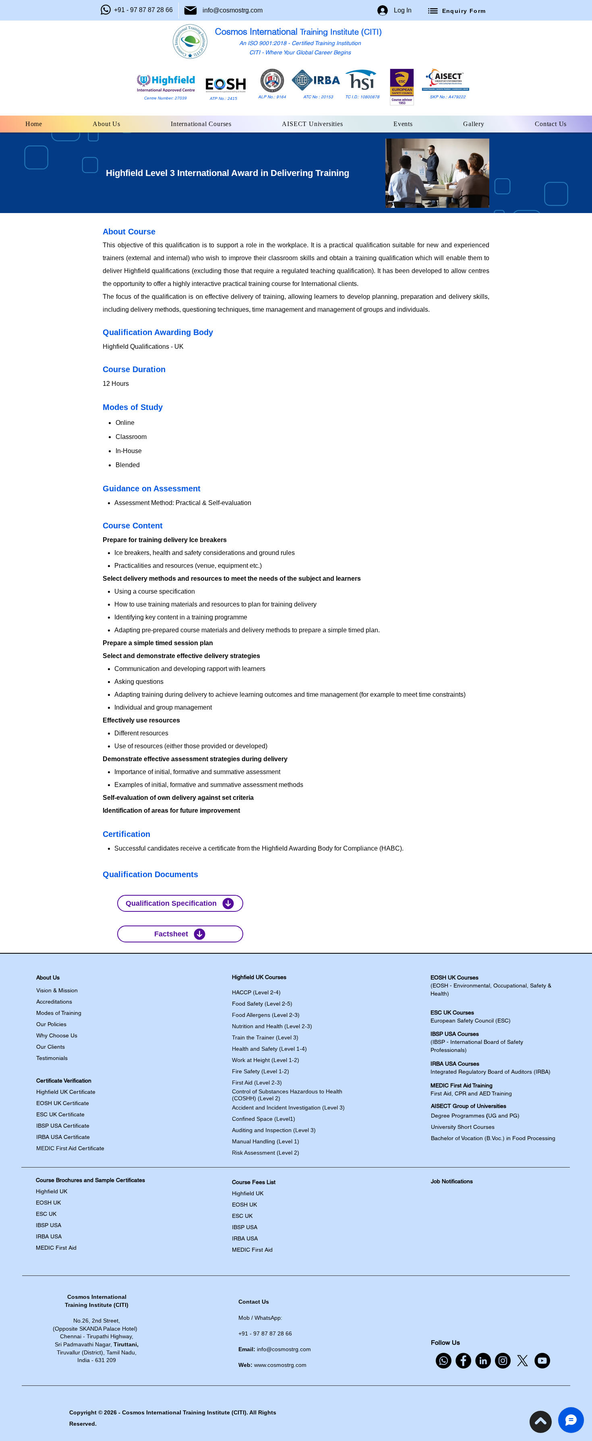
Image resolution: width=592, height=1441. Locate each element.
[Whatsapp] (443, 1361)
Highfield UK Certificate (65, 1092)
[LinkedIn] (483, 1361)
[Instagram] (503, 1361)
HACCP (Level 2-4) (256, 992)
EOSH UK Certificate (62, 1103)
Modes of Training (58, 1013)
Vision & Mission (57, 990)
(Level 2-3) (266, 1015)
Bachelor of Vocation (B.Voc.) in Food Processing (493, 1138)
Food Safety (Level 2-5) (262, 1003)
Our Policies (51, 1024)
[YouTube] (542, 1361)
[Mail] (190, 10)
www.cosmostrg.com (280, 1365)
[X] (522, 1361)
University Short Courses (463, 1127)
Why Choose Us (56, 1035)
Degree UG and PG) (476, 1115)
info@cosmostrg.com (233, 10)
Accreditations (54, 1001)
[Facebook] (463, 1361)
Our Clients (50, 1046)
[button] (107, 124)
